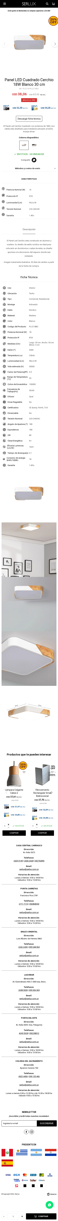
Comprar (43, 1216)
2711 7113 (23, 904)
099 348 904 (34, 947)
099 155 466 (34, 1076)
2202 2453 (23, 947)
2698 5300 (23, 990)
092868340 (34, 904)
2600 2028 (28, 861)
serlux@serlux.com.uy (29, 869)
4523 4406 (23, 1076)
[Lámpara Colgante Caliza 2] (14, 774)
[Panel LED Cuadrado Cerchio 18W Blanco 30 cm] (24, 145)
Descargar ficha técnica (29, 119)
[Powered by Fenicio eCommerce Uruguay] (51, 1194)
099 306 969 (34, 990)
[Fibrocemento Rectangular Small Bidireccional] (42, 774)
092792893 (39, 861)
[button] (47, 4)
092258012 (34, 1033)
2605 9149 (18, 861)
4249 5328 (23, 1033)
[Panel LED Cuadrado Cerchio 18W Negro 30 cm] (34, 145)
